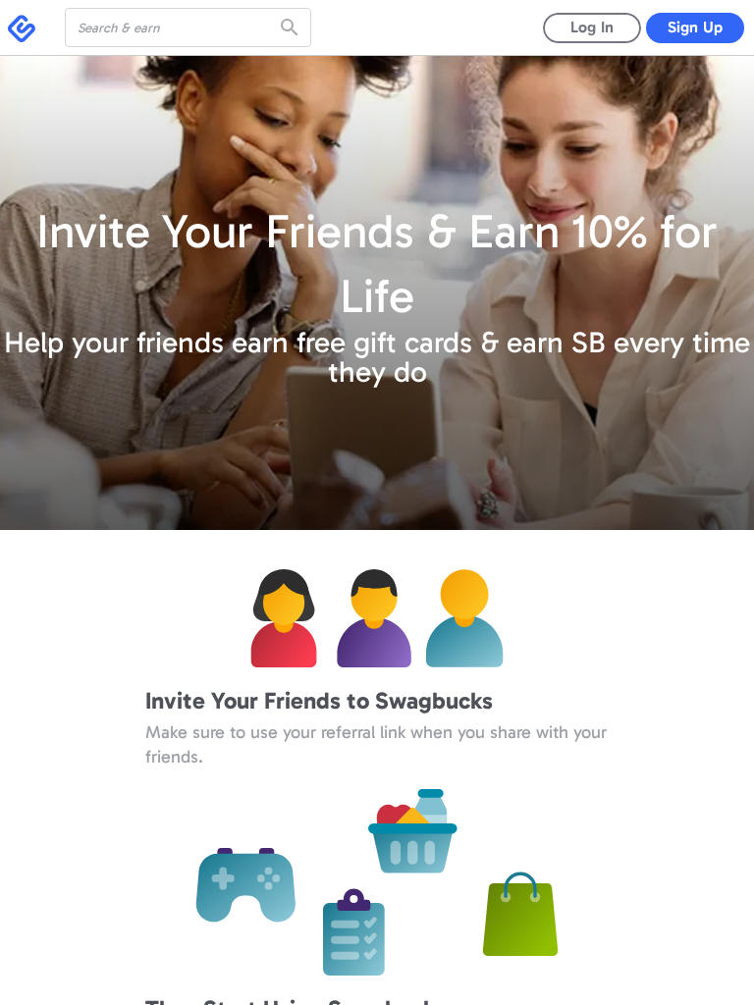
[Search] (291, 27)
